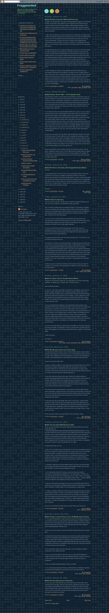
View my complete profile (24, 220)
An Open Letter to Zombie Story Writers (64, 278)
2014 (21, 110)
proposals (84, 87)
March (23, 143)
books (78, 160)
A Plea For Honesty (57, 199)
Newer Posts (48, 600)
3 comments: (87, 270)
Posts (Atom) (55, 603)
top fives (88, 509)
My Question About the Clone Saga (62, 350)
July (23, 132)
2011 (21, 117)
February (24, 145)
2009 (21, 191)
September (24, 127)
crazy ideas (74, 87)
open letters (74, 342)
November (24, 122)
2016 (21, 104)
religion (89, 271)
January (24, 148)
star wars (88, 596)
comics (82, 417)
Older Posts (88, 600)
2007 (21, 197)
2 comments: (87, 341)
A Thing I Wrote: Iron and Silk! (27, 55)
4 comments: (87, 86)
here (58, 584)
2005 (21, 202)
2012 (21, 115)
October (24, 125)
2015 (21, 107)
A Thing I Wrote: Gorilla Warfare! (28, 53)
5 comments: (87, 572)
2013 (21, 112)
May (23, 137)
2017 (21, 102)
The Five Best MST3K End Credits (62, 425)
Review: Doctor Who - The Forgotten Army (65, 94)
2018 (21, 99)
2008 (21, 194)
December (24, 119)
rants (89, 87)
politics (80, 87)
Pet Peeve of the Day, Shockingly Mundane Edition (68, 168)
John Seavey (23, 209)
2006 (21, 199)
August (23, 130)
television (83, 342)
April (23, 140)
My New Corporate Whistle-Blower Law (64, 19)
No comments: (87, 159)
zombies (88, 342)
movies (68, 342)
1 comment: (87, 191)
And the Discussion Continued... (61, 580)
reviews (89, 160)
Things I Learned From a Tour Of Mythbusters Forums (69, 517)
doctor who (83, 160)
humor (80, 573)
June (23, 135)
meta (79, 596)
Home (68, 600)
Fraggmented (26, 5)
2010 (21, 189)
